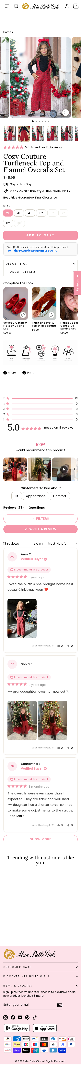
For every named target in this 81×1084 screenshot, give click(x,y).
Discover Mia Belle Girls (26, 976)
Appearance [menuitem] (36, 496)
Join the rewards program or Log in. (32, 250)
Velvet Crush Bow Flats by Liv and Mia (15, 325)
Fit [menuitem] (16, 496)
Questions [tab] (37, 508)
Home (7, 32)
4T (30, 213)
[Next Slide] (74, 469)
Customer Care (17, 967)
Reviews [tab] (13, 508)
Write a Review (50, 530)
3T (19, 213)
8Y (8, 223)
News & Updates (17, 985)
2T (8, 213)
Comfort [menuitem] (59, 496)
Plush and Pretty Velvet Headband (44, 324)
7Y (63, 213)
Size (7, 206)
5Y (41, 213)
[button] (14, 147)
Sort (39, 543)
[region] (40, 469)
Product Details (21, 271)
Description (17, 263)
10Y (19, 223)
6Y (52, 213)
